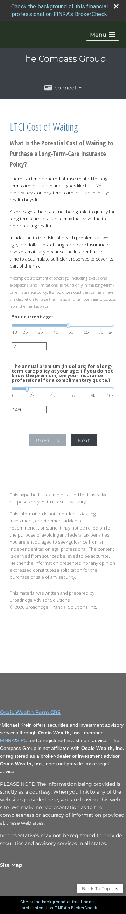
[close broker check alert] (116, 6)
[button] (102, 35)
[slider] (63, 325)
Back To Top (97, 888)
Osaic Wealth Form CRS (30, 712)
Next (84, 440)
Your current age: (32, 316)
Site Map (11, 865)
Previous (47, 440)
